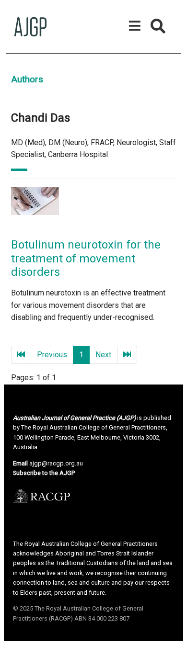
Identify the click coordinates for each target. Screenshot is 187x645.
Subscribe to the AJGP (44, 472)
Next (103, 354)
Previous (52, 354)
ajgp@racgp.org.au (56, 463)
